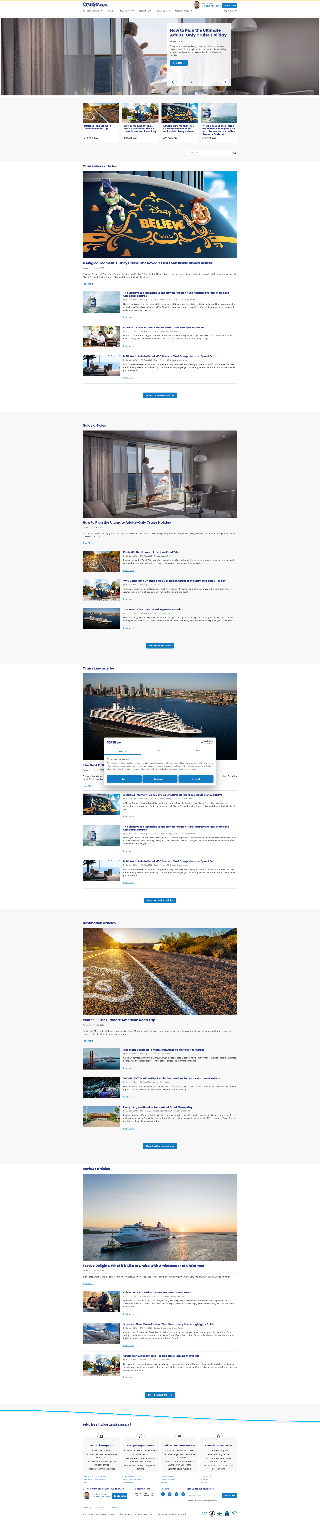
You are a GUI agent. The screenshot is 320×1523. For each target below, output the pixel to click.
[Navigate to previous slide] (172, 82)
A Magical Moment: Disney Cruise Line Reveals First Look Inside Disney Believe (148, 263)
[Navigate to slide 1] (191, 82)
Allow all (196, 779)
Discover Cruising (181, 11)
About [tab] (197, 750)
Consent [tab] (122, 751)
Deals (110, 11)
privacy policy (212, 1501)
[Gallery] (160, 57)
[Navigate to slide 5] (207, 82)
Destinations (144, 11)
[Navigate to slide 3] (199, 82)
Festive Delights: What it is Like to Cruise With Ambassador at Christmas (143, 1266)
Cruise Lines (162, 11)
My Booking (229, 11)
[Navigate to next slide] (225, 82)
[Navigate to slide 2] (195, 82)
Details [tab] (160, 750)
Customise (158, 779)
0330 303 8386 (102, 1496)
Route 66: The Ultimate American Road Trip (119, 1020)
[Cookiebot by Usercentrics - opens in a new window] (203, 742)
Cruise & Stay (126, 11)
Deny (124, 779)
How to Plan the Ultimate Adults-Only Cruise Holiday (127, 522)
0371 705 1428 (212, 6)
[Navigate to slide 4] (203, 82)
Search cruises (93, 11)
